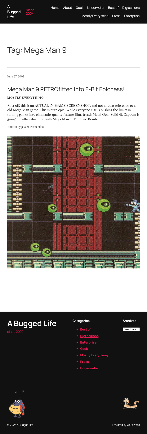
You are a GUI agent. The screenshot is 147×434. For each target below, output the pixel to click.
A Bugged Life (13, 12)
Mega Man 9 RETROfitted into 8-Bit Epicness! (66, 89)
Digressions (89, 336)
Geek (84, 348)
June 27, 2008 (15, 76)
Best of (85, 329)
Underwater (89, 368)
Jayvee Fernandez (32, 127)
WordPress (133, 425)
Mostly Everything (25, 97)
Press (84, 361)
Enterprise (88, 342)
